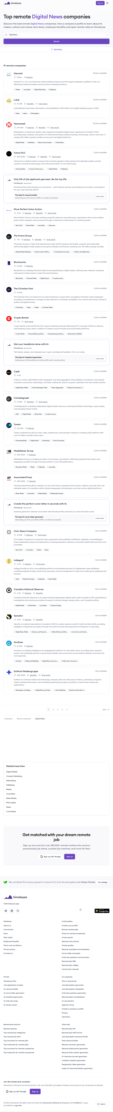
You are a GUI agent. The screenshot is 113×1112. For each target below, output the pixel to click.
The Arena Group (23, 235)
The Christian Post (23, 288)
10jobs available (100, 123)
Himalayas (8, 719)
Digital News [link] (40, 719)
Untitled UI (77, 1103)
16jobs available (100, 99)
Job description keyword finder (75, 1037)
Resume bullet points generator (75, 1048)
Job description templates (73, 989)
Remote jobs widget (70, 965)
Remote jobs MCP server (72, 1033)
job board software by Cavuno (56, 1103)
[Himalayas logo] (12, 3)
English (102, 1104)
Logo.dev (18, 1105)
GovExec (18, 642)
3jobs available (100, 209)
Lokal (16, 99)
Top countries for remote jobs (16, 1040)
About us (7, 925)
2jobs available (100, 288)
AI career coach (10, 1005)
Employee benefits (11, 941)
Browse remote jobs (70, 929)
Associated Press (23, 477)
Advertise (66, 1017)
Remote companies (24, 719)
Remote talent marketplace (73, 997)
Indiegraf (18, 560)
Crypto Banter (21, 317)
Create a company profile (72, 1009)
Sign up (70, 856)
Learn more (100, 196)
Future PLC (19, 152)
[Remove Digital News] (18, 34)
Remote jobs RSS (69, 961)
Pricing (65, 1013)
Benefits (29, 104)
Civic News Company (25, 531)
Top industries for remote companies (19, 1052)
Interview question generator (74, 993)
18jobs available (100, 73)
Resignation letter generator (74, 1064)
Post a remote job (69, 981)
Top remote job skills (12, 1037)
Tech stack (41, 104)
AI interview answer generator (74, 1056)
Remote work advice (70, 941)
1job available (101, 531)
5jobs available (100, 152)
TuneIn (17, 424)
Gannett (18, 73)
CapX (17, 371)
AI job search (67, 937)
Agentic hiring (68, 1005)
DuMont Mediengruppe (26, 671)
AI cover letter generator (14, 993)
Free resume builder (70, 1040)
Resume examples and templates (75, 949)
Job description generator (73, 985)
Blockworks (20, 262)
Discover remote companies (73, 933)
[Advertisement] (56, 58)
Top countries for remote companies (19, 1048)
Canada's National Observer (29, 589)
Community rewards (70, 969)
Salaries (28, 77)
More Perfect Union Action (28, 209)
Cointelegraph (21, 397)
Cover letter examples (71, 953)
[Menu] (107, 3)
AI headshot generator (13, 997)
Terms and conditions (13, 945)
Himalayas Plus (10, 981)
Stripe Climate (88, 882)
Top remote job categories (14, 1033)
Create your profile (70, 925)
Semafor (18, 615)
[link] (8, 718)
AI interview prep (11, 1001)
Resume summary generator (73, 1044)
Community (8, 929)
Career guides (68, 945)
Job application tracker (13, 985)
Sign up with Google (52, 856)
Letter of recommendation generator (77, 1068)
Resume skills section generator (75, 1052)
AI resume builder (11, 989)
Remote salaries (10, 1029)
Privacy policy (9, 949)
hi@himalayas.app (11, 904)
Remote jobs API (68, 1029)
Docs (6, 933)
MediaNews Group (23, 450)
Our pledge (102, 882)
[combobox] (64, 34)
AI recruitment (68, 1001)
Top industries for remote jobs (16, 1044)
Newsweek (19, 123)
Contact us (8, 953)
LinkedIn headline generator (74, 1060)
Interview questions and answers (75, 957)
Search (56, 41)
